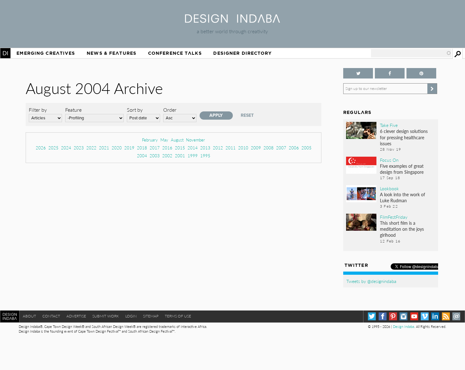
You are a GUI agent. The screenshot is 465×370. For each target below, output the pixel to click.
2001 (180, 156)
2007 (281, 148)
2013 (205, 148)
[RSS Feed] (446, 316)
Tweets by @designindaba (371, 281)
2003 (155, 156)
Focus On (389, 160)
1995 (205, 156)
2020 (117, 148)
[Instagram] (403, 316)
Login (131, 316)
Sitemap (150, 316)
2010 (243, 148)
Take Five (389, 125)
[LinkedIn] (435, 316)
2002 (167, 156)
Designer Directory (242, 53)
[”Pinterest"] (421, 73)
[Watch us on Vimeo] (425, 316)
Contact (51, 316)
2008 (269, 148)
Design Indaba (403, 326)
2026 (41, 148)
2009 (256, 148)
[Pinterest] (393, 316)
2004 (142, 156)
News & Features (111, 53)
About (29, 316)
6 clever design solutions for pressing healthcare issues (404, 137)
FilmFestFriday (393, 217)
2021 (104, 148)
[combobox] (411, 53)
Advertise (76, 316)
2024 (66, 148)
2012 (218, 148)
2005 (306, 148)
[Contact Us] (456, 316)
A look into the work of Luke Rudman (402, 197)
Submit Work (105, 316)
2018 (142, 148)
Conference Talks (175, 53)
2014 (193, 148)
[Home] (232, 20)
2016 (167, 148)
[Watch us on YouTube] (414, 316)
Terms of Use (178, 316)
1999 (193, 156)
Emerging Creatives (45, 53)
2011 (231, 148)
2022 (91, 148)
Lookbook (389, 188)
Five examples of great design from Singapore (402, 169)
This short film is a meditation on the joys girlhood (402, 229)
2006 (294, 148)
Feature (73, 109)
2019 (129, 148)
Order (170, 109)
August (177, 140)
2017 (155, 148)
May (164, 140)
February (150, 140)
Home (5, 53)
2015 (180, 148)
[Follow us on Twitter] (358, 73)
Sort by (135, 109)
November (195, 140)
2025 (53, 148)
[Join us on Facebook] (390, 73)
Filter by (38, 109)
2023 (79, 148)
